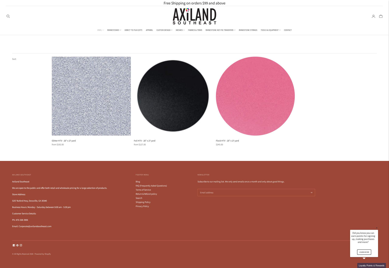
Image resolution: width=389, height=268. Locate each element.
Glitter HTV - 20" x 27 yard (64, 140)
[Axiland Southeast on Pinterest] (17, 245)
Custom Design (163, 30)
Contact (288, 30)
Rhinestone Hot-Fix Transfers (219, 30)
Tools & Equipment (270, 30)
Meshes (179, 30)
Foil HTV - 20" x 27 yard (144, 140)
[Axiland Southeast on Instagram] (21, 245)
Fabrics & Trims (195, 30)
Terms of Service (143, 189)
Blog (138, 181)
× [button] (376, 227)
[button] (367, 265)
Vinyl (99, 30)
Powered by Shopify (43, 254)
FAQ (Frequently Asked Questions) (151, 185)
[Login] (373, 16)
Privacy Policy (142, 206)
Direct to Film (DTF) (133, 30)
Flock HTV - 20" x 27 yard (227, 140)
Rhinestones (113, 30)
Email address (206, 189)
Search (139, 198)
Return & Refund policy (146, 193)
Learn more (364, 252)
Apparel (149, 30)
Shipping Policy (143, 202)
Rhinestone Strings (248, 30)
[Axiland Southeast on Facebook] (14, 245)
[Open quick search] (8, 16)
